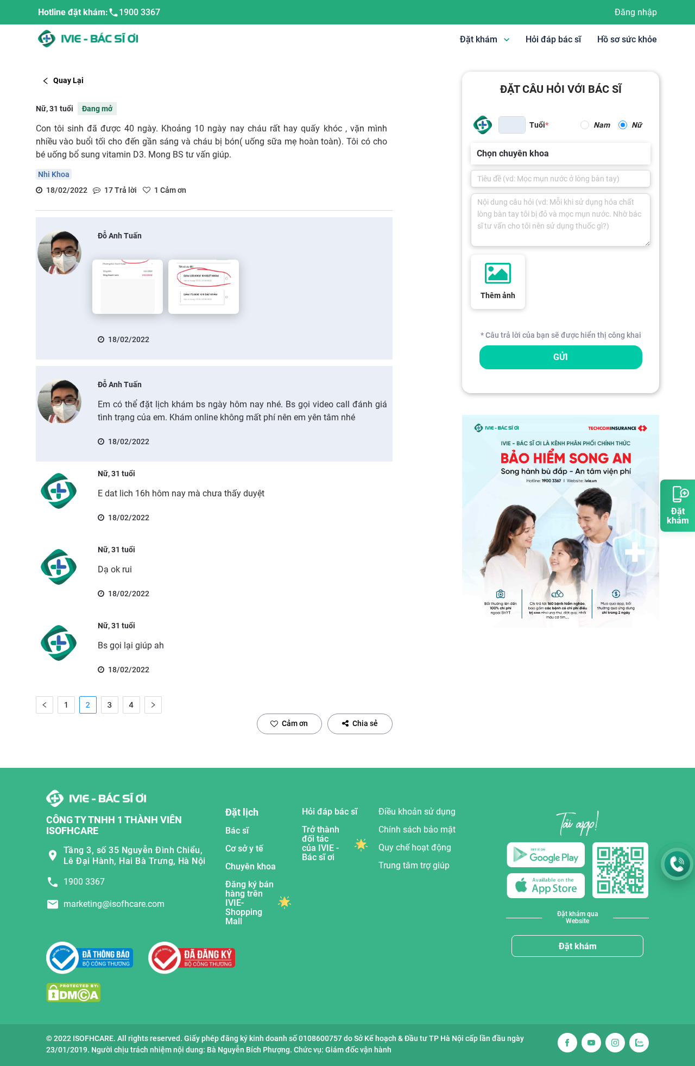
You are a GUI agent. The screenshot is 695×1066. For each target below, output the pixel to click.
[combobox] (478, 153)
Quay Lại (68, 80)
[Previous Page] (44, 705)
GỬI (560, 357)
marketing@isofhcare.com (114, 904)
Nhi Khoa (54, 174)
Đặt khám (578, 946)
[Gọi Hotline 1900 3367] (677, 864)
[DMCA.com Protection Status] (73, 992)
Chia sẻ (365, 723)
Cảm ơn (295, 723)
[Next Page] (153, 705)
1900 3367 (139, 12)
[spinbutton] (512, 125)
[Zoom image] (127, 287)
